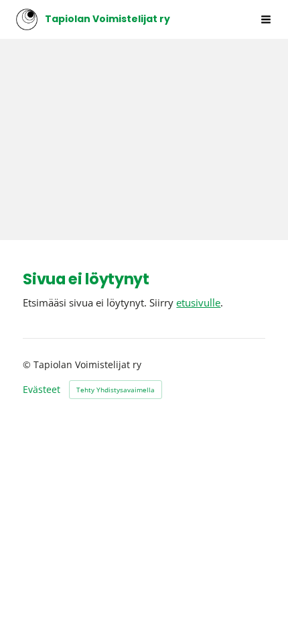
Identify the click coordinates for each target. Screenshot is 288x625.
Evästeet (41, 389)
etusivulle (198, 302)
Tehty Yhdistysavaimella (115, 389)
